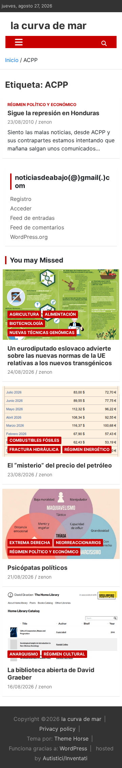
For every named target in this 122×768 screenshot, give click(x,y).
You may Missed (36, 260)
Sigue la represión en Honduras (53, 113)
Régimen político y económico (41, 104)
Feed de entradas (32, 217)
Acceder (21, 208)
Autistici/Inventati (65, 758)
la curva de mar (48, 25)
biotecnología (26, 323)
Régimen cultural (64, 654)
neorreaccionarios (78, 542)
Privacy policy (57, 728)
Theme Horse (71, 738)
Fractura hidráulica (34, 449)
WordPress (73, 748)
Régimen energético (86, 449)
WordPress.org (29, 236)
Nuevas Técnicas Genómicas (42, 332)
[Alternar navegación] (19, 42)
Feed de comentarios (37, 227)
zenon (45, 122)
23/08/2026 (20, 474)
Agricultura (24, 314)
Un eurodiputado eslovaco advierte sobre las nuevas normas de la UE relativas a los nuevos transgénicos (59, 356)
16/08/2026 (20, 686)
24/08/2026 (20, 372)
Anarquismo (23, 654)
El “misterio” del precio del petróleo (59, 465)
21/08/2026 (20, 577)
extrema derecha (29, 542)
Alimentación (60, 314)
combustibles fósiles (34, 440)
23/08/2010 (20, 122)
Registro (21, 198)
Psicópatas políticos (37, 567)
